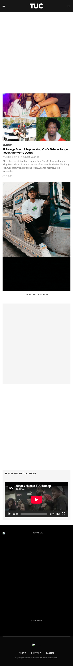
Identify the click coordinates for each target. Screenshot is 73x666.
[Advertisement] (36, 50)
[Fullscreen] (63, 514)
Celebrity (8, 145)
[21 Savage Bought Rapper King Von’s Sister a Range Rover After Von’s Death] (36, 117)
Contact (36, 653)
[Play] (9, 514)
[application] (36, 499)
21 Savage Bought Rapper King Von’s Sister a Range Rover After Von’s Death (35, 151)
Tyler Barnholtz (11, 157)
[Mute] (58, 514)
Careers (50, 653)
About (22, 653)
